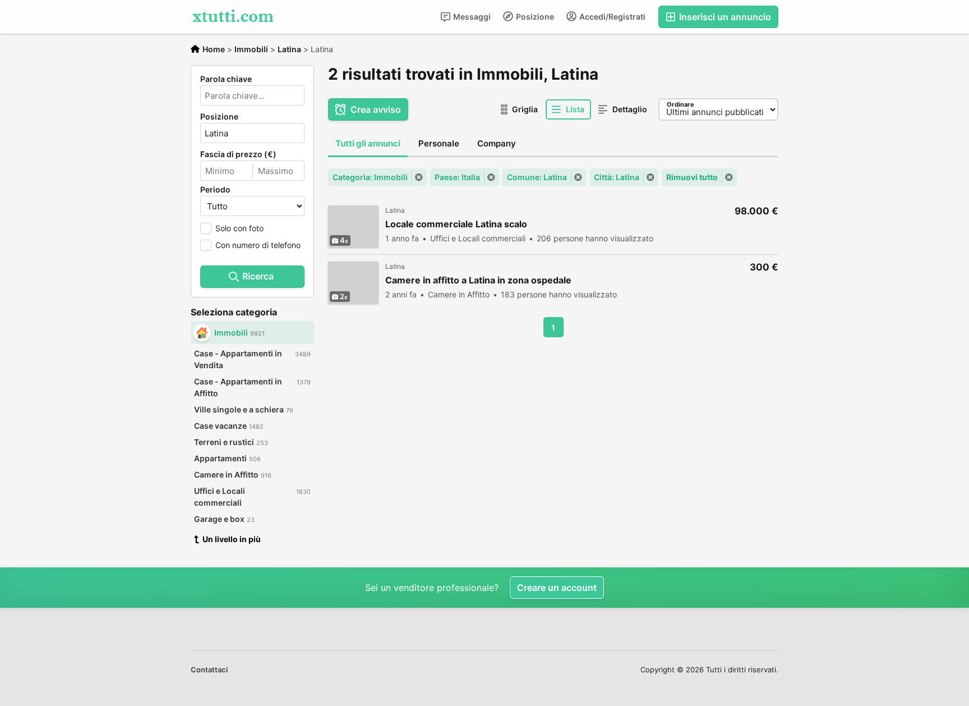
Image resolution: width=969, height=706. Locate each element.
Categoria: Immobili (370, 177)
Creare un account (557, 587)
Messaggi (471, 16)
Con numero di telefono (258, 245)
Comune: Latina (537, 177)
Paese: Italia (457, 177)
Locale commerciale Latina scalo (456, 224)
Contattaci (209, 669)
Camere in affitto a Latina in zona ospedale (478, 280)
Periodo (215, 189)
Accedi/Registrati (611, 16)
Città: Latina (616, 177)
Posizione (534, 16)
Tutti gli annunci (367, 143)
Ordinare (680, 104)
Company (496, 143)
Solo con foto (239, 228)
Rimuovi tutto (692, 177)
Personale (438, 143)
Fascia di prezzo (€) (238, 154)
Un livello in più (231, 539)
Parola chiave (226, 79)
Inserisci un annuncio (724, 16)
